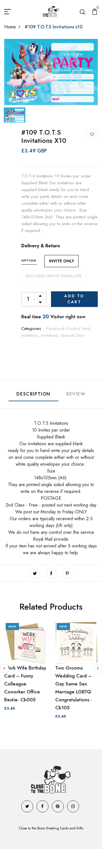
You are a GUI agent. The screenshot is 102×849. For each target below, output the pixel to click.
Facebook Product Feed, (69, 328)
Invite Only (61, 261)
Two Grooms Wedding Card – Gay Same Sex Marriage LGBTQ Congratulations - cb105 (73, 687)
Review (76, 394)
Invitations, (31, 335)
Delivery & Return (40, 245)
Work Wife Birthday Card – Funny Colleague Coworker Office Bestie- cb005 (25, 683)
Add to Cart (74, 299)
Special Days (73, 335)
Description (33, 394)
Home (10, 27)
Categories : (32, 328)
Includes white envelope (54, 276)
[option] (51, 72)
